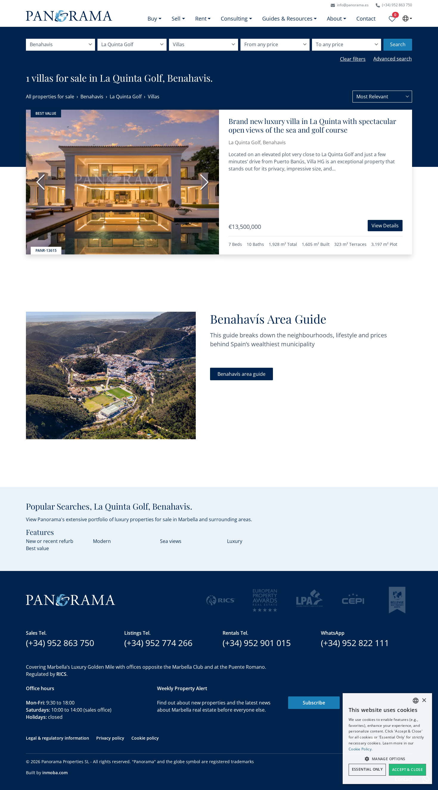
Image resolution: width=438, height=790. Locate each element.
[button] (387, 758)
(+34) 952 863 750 (396, 4)
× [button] (424, 700)
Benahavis (91, 96)
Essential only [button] (367, 769)
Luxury (234, 541)
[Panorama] (69, 16)
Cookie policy (145, 738)
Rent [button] (200, 18)
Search (398, 44)
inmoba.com (55, 772)
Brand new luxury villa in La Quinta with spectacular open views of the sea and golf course (312, 125)
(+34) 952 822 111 (355, 642)
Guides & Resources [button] (287, 18)
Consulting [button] (234, 18)
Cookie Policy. (360, 749)
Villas (153, 96)
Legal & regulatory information (57, 738)
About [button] (334, 18)
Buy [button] (152, 18)
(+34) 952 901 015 (257, 642)
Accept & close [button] (407, 769)
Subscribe (314, 702)
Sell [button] (176, 18)
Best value (37, 548)
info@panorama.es (352, 4)
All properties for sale (50, 96)
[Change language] (407, 18)
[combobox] (382, 97)
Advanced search (392, 58)
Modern (102, 541)
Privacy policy (110, 738)
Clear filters (353, 59)
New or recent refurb (49, 541)
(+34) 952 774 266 (158, 642)
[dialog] (387, 738)
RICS (61, 674)
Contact (365, 18)
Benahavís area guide (241, 374)
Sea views (170, 541)
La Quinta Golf (126, 96)
